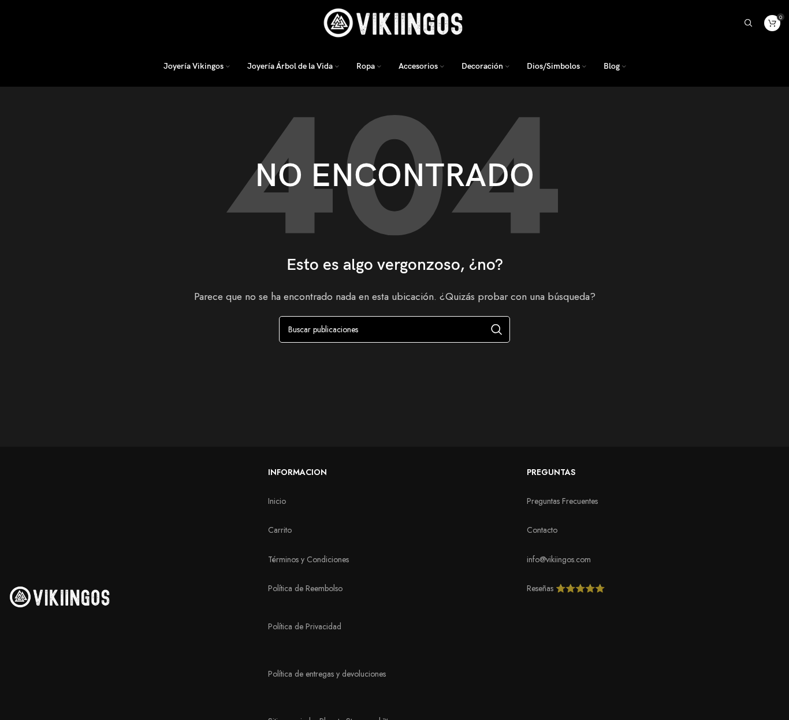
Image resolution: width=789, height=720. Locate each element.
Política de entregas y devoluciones (327, 674)
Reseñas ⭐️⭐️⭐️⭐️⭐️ (566, 588)
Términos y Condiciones (308, 559)
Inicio (277, 501)
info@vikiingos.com (559, 559)
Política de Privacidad (304, 626)
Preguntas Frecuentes (562, 501)
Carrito (280, 530)
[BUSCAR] (496, 329)
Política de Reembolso (305, 588)
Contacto (542, 530)
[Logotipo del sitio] (394, 21)
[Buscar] (748, 23)
